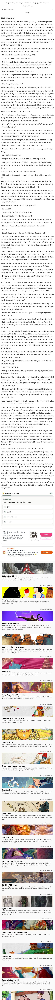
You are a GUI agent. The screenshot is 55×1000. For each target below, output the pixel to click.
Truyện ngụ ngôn (37, 3)
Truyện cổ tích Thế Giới (25, 3)
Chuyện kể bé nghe (28, 6)
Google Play (46, 537)
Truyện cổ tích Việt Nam (12, 3)
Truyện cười (46, 3)
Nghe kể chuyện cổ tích (8, 9)
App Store (46, 534)
